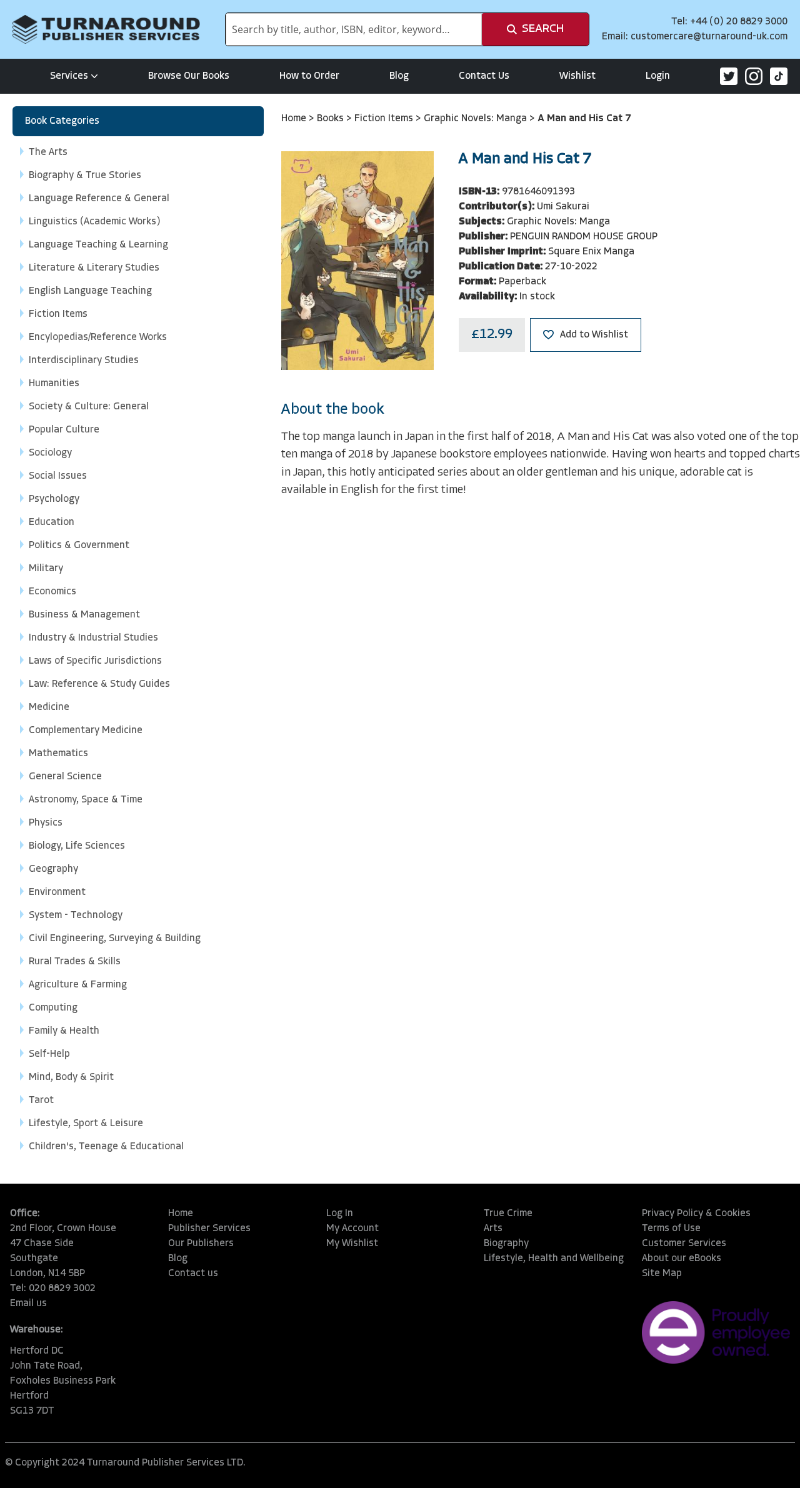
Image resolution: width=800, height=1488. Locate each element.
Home (295, 119)
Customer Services (684, 1244)
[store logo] (106, 29)
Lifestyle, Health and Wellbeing (554, 1259)
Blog (399, 76)
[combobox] (354, 29)
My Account (352, 1229)
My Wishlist (352, 1244)
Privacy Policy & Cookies (696, 1214)
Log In (339, 1214)
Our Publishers (201, 1244)
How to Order (309, 76)
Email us (28, 1304)
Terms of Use (671, 1229)
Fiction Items (385, 119)
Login (658, 76)
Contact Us (484, 76)
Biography (506, 1244)
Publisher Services (209, 1229)
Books (331, 119)
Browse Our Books (188, 76)
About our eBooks (681, 1259)
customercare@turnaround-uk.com (709, 37)
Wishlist (577, 76)
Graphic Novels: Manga (476, 119)
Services (69, 76)
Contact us (193, 1274)
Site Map (662, 1274)
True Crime (508, 1214)
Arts (493, 1229)
